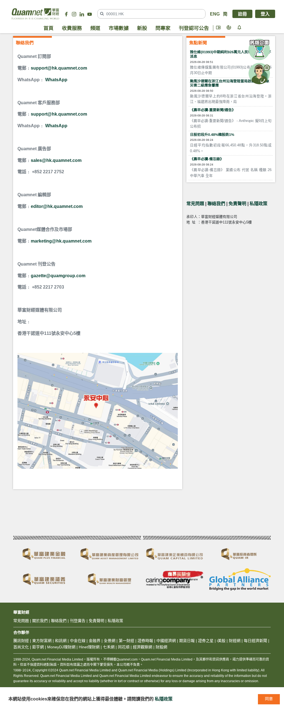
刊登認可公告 (194, 28)
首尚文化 (21, 647)
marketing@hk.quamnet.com (61, 241)
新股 (142, 28)
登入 (265, 13)
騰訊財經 (21, 640)
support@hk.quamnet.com (59, 68)
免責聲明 (237, 203)
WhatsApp (56, 79)
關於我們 (40, 620)
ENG (215, 13)
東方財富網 (42, 640)
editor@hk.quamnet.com (57, 206)
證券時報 (145, 640)
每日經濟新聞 (255, 640)
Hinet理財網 (89, 647)
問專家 (162, 28)
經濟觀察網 (142, 647)
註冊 (242, 13)
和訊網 (61, 640)
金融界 (94, 640)
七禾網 (109, 647)
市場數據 (119, 28)
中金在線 (77, 640)
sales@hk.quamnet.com (56, 160)
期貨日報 (187, 640)
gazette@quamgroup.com (58, 275)
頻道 (95, 28)
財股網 (161, 647)
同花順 (124, 647)
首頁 (49, 28)
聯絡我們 (216, 203)
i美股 (220, 640)
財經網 (234, 640)
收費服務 (72, 28)
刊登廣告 (77, 620)
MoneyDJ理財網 (61, 647)
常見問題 (195, 203)
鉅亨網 (38, 647)
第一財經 (126, 640)
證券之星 (205, 640)
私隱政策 (258, 203)
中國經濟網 (166, 640)
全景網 (109, 640)
